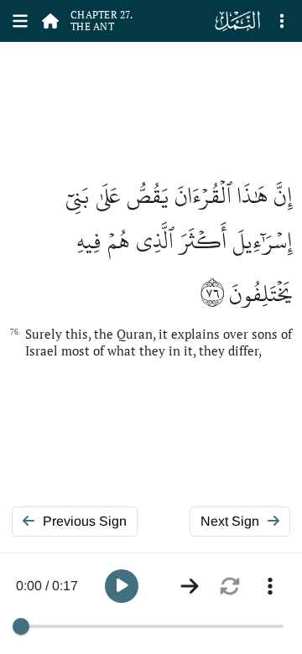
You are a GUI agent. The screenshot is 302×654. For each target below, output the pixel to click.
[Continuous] (189, 586)
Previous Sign (85, 521)
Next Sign (229, 521)
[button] (121, 586)
